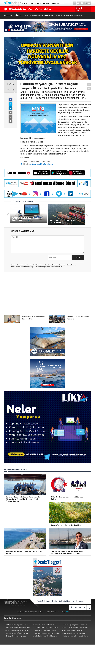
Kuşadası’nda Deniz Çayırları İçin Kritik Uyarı (26, 9)
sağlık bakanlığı (48, 164)
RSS (74, 601)
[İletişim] (85, 3)
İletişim (54, 601)
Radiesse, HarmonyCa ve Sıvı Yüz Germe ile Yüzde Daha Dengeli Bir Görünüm (74, 636)
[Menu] (74, 3)
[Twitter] (10, 104)
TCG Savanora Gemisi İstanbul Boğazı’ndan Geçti (71, 631)
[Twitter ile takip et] (76, 607)
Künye (48, 601)
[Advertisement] (47, 294)
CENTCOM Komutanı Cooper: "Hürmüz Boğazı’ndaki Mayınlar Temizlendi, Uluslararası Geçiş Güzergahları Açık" (18, 631)
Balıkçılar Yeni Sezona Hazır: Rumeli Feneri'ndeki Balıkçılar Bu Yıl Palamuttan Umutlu (45, 631)
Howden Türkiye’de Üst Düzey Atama (17, 633)
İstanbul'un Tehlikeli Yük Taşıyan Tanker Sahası (17, 628)
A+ (89, 84)
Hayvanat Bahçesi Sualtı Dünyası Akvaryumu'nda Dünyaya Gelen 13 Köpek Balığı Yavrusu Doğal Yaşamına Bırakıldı (46, 625)
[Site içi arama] (89, 3)
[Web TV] (78, 3)
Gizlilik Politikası (65, 601)
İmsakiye (81, 601)
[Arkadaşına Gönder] (10, 112)
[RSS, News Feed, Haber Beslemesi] (80, 607)
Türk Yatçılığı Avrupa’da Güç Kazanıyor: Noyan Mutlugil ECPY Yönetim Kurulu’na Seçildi (74, 625)
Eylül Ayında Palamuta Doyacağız (16, 636)
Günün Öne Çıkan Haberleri (13, 618)
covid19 (39, 164)
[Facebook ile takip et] (71, 607)
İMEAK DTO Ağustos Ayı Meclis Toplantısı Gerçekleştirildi (74, 628)
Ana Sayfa (40, 601)
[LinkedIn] (10, 108)
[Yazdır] (10, 117)
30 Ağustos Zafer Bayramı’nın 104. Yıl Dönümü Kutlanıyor (16, 625)
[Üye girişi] (84, 607)
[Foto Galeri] (82, 3)
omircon (33, 164)
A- (89, 88)
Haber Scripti (62, 612)
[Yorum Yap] (10, 121)
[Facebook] (10, 99)
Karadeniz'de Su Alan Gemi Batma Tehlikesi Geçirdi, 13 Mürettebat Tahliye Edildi (46, 633)
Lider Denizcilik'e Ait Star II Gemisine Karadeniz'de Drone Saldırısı (45, 636)
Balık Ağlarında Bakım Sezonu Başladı (74, 633)
